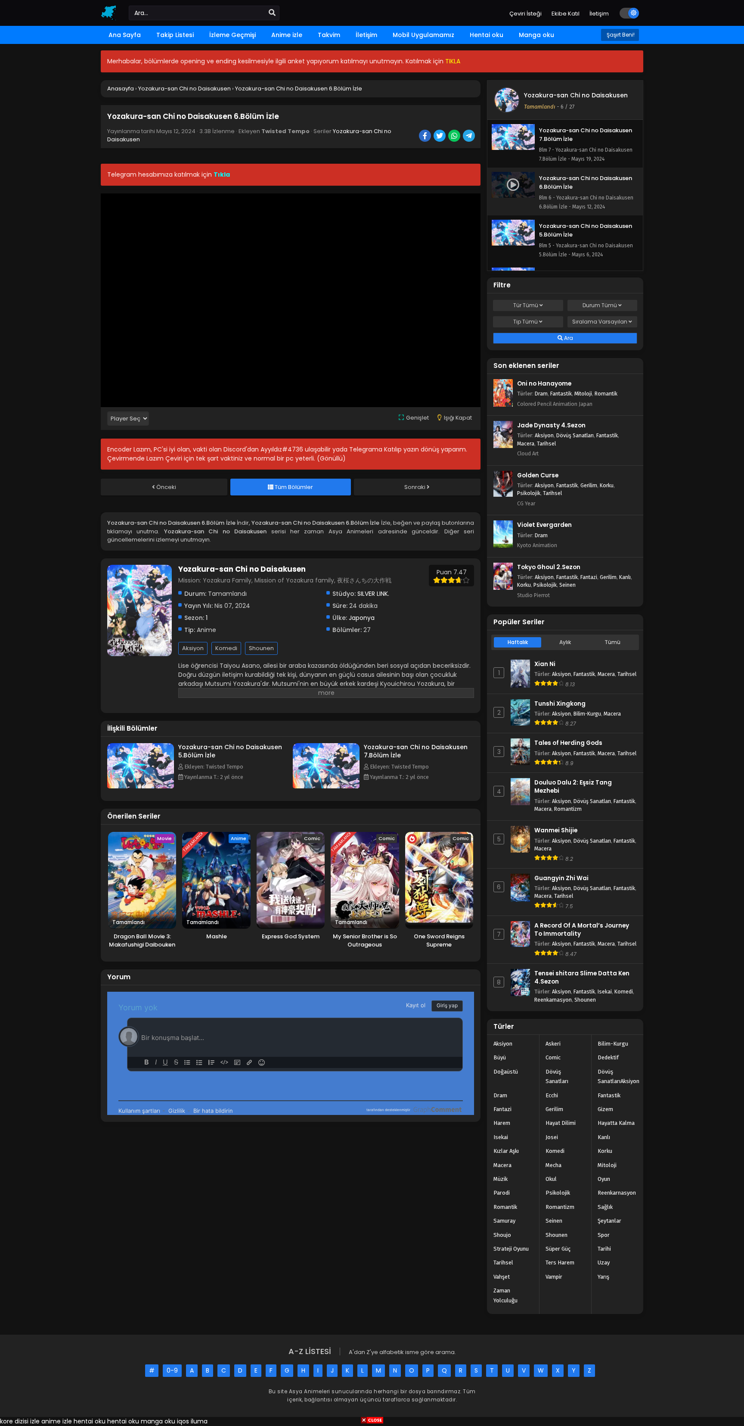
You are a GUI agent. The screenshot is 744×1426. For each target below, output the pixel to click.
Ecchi (552, 1095)
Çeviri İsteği (525, 13)
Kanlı (625, 577)
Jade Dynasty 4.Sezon (551, 425)
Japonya (362, 617)
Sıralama (599, 321)
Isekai (605, 991)
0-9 (172, 1370)
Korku (607, 485)
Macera (525, 443)
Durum (600, 305)
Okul (551, 1179)
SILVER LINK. (373, 593)
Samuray (504, 1220)
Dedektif (608, 1057)
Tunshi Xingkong (560, 704)
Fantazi (588, 577)
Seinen (567, 585)
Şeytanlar (609, 1220)
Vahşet (501, 1276)
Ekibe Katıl (566, 13)
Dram (541, 393)
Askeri (553, 1043)
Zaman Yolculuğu (505, 1295)
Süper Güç (558, 1248)
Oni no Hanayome (544, 384)
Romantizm (568, 809)
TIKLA (452, 61)
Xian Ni (544, 664)
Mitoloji (583, 393)
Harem (501, 1123)
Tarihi (604, 1248)
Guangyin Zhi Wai (561, 878)
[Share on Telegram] (469, 136)
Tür (525, 305)
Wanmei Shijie (555, 830)
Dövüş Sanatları (575, 435)
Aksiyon (193, 648)
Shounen (261, 648)
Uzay (604, 1262)
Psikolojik (528, 493)
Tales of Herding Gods (568, 743)
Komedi (226, 648)
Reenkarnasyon (553, 999)
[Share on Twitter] (440, 136)
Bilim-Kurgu (587, 713)
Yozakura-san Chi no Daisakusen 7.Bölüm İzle (416, 751)
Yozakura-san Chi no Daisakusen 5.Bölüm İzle (230, 751)
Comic (553, 1057)
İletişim (599, 13)
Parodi (501, 1192)
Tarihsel (546, 443)
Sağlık (605, 1207)
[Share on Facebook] (425, 136)
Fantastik (561, 393)
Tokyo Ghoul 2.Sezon (548, 567)
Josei (552, 1137)
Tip (525, 321)
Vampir (554, 1276)
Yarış (603, 1276)
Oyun (604, 1179)
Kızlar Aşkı (506, 1151)
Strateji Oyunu (511, 1248)
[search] (272, 13)
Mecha (553, 1165)
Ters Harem (560, 1262)
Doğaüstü (505, 1071)
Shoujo (502, 1235)
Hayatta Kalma (616, 1123)
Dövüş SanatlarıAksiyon (618, 1076)
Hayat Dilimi (561, 1123)
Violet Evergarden (544, 525)
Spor (604, 1235)
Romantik (606, 393)
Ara (568, 338)
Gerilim (588, 485)
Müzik (500, 1179)
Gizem (605, 1109)
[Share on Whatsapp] (455, 136)
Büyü (499, 1057)
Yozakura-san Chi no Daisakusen (576, 95)
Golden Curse (537, 475)
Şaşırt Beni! (620, 34)
